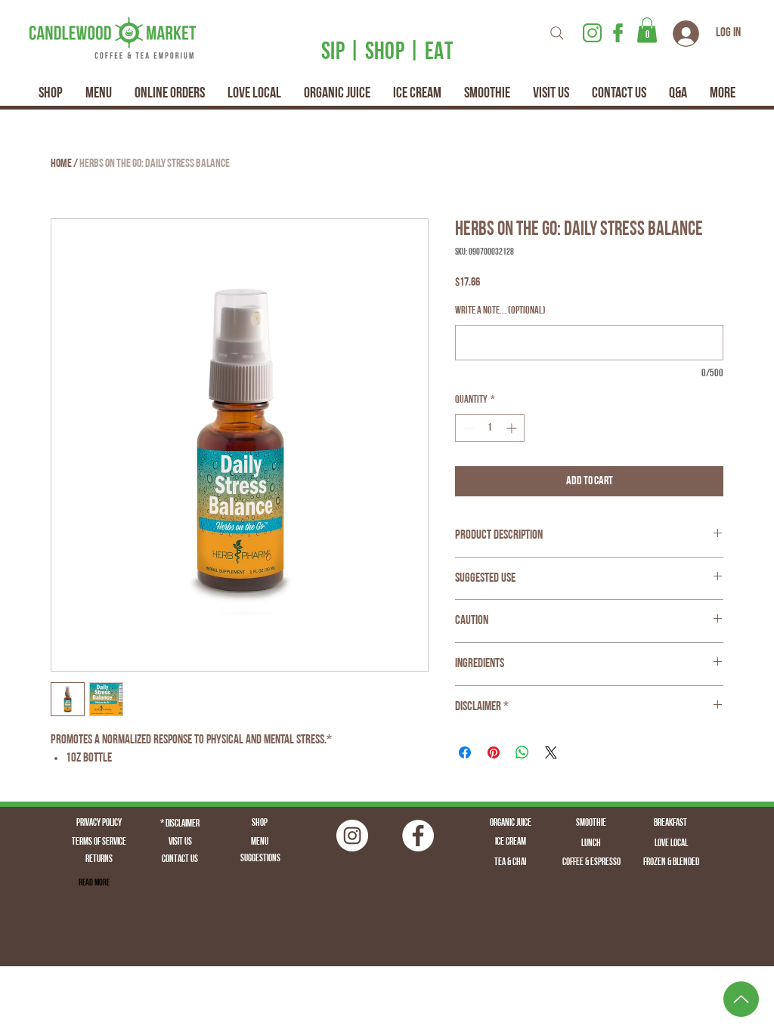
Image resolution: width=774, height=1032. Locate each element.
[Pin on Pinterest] (494, 752)
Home (61, 164)
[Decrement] (466, 428)
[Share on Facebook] (465, 752)
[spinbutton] (489, 428)
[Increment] (512, 428)
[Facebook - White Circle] (418, 835)
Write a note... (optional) (500, 311)
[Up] (741, 999)
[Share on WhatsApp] (522, 752)
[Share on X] (551, 752)
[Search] (557, 33)
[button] (647, 29)
